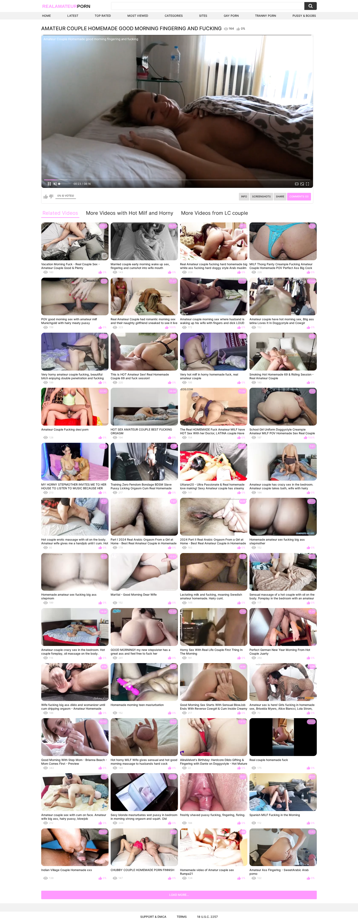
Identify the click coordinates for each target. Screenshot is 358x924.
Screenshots (261, 196)
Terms (182, 916)
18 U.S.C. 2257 (207, 916)
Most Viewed (137, 15)
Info (244, 196)
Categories (174, 15)
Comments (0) (299, 196)
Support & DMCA (153, 916)
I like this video (46, 196)
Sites (203, 15)
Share (280, 196)
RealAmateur (66, 6)
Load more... (179, 894)
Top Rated (103, 15)
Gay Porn (231, 15)
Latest (72, 15)
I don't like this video (51, 196)
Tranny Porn (265, 15)
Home (46, 15)
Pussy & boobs (304, 15)
